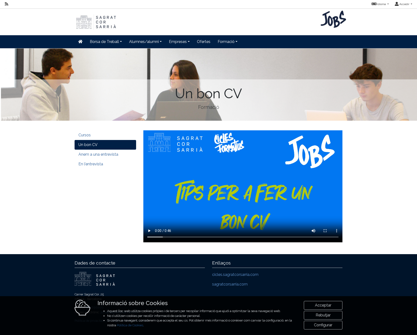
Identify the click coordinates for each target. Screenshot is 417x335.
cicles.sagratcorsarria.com (235, 274)
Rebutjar (323, 315)
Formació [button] (226, 41)
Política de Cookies (130, 325)
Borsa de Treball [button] (104, 41)
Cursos (84, 135)
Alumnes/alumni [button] (144, 41)
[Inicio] (96, 19)
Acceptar (323, 305)
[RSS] (6, 4)
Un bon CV (87, 144)
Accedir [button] (404, 4)
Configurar (323, 325)
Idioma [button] (381, 4)
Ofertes (203, 41)
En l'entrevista (90, 164)
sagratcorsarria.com (230, 284)
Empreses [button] (178, 41)
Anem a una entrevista (98, 154)
